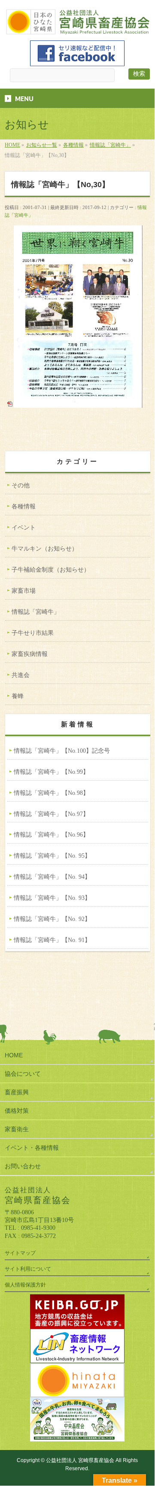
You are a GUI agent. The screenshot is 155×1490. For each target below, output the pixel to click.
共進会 (21, 675)
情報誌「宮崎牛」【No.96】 (51, 834)
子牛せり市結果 (33, 633)
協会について (23, 1073)
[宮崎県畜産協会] (77, 26)
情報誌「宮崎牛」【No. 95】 (52, 856)
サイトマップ (20, 1253)
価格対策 (17, 1110)
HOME (14, 1055)
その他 (21, 485)
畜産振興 (17, 1092)
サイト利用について (28, 1269)
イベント (24, 527)
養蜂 (18, 696)
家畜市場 (24, 591)
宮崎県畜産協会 (80, 1460)
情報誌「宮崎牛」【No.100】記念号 (62, 751)
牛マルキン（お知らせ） (45, 548)
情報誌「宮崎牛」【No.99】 (51, 772)
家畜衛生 (17, 1129)
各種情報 (24, 506)
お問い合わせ (23, 1166)
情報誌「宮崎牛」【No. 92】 (52, 919)
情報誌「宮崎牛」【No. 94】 (52, 877)
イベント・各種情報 (32, 1147)
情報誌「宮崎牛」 (36, 612)
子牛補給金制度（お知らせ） (51, 569)
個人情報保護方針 (25, 1285)
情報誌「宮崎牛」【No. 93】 (52, 898)
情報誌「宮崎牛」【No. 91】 (52, 940)
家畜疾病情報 (30, 654)
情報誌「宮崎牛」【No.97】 (51, 814)
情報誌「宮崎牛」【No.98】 (51, 793)
